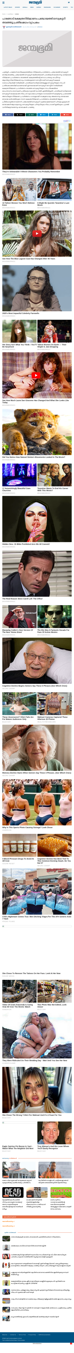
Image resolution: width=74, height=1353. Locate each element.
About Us (4, 1335)
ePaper (17, 7)
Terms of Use (22, 1335)
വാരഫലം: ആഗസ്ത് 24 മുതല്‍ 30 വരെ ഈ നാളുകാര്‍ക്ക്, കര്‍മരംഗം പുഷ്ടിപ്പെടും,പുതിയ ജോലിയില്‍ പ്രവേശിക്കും (41, 1309)
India (32, 7)
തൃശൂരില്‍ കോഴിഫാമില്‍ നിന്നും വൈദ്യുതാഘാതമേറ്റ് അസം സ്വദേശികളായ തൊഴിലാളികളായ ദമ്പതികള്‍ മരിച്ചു (12, 1204)
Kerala (25, 7)
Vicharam (57, 7)
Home (3, 14)
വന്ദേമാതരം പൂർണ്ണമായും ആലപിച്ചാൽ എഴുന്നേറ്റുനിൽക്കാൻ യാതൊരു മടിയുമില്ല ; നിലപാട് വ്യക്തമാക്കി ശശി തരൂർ (40, 1291)
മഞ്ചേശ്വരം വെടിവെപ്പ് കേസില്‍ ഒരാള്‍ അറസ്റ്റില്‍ (28, 1246)
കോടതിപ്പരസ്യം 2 (8, 1226)
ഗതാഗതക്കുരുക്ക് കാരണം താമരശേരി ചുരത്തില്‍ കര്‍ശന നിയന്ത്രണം (36, 1237)
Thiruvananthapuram (58, 1196)
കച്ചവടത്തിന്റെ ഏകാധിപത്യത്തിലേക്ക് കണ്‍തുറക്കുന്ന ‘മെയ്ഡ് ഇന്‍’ (35, 1317)
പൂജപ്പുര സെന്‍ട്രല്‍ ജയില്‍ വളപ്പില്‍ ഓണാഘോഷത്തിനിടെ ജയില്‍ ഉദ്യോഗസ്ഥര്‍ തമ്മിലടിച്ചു (39, 1273)
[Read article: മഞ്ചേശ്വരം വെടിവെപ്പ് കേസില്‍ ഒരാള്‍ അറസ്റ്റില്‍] (6, 1247)
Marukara (47, 7)
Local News (10, 14)
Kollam (17, 14)
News (41, 1176)
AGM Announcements (44, 1335)
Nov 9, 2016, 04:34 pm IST (30, 27)
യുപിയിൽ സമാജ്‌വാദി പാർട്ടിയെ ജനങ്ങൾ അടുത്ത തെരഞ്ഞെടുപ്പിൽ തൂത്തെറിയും (53, 1181)
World (39, 7)
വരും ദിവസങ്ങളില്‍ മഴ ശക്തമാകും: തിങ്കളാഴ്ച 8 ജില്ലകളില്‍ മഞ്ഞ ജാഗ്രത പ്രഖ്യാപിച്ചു (41, 1299)
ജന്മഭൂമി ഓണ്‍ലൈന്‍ (13, 27)
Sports (65, 7)
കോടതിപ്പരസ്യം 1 (8, 1221)
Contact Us (13, 1335)
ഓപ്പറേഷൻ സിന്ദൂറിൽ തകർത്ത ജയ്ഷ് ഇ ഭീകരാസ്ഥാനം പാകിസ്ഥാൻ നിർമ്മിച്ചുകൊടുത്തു (36, 1203)
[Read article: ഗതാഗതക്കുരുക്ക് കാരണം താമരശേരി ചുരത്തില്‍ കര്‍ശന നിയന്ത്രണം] (6, 1238)
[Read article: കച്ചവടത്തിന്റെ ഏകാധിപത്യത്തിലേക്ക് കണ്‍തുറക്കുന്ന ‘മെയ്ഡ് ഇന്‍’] (6, 1318)
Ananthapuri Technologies (18, 1340)
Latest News (8, 7)
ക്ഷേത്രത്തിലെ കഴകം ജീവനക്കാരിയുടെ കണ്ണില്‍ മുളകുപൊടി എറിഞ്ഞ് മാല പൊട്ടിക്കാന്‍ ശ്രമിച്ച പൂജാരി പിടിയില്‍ (38, 1282)
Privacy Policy (32, 1335)
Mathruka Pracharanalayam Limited (12, 1338)
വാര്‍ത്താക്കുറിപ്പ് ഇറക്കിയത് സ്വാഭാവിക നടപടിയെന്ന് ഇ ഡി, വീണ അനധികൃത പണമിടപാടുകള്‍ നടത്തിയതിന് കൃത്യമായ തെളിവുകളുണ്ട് (38, 1256)
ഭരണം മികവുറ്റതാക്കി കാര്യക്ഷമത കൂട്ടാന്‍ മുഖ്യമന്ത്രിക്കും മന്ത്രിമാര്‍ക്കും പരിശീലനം (17, 1181)
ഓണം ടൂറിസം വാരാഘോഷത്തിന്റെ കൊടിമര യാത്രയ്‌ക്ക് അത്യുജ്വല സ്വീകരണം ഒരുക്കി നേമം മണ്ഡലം (60, 1204)
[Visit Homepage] (35, 2)
